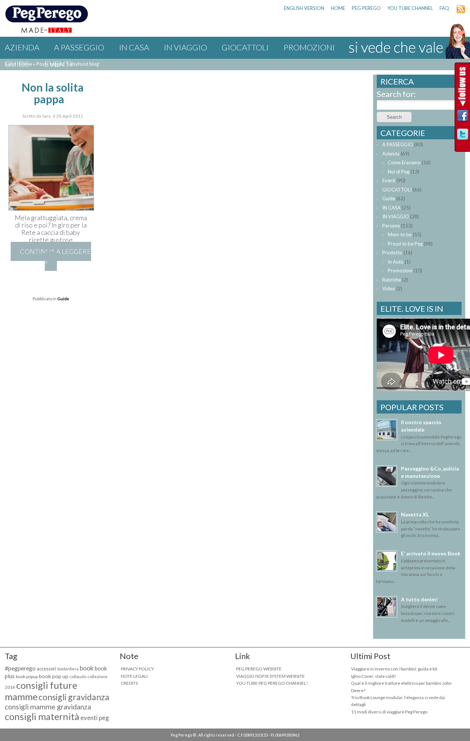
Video (388, 288)
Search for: (396, 94)
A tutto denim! (419, 599)
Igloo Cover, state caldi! (374, 676)
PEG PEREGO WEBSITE (259, 669)
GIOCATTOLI (245, 47)
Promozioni (309, 47)
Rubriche (391, 280)
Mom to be (400, 234)
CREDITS (129, 683)
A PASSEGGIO (79, 47)
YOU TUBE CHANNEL (410, 8)
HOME (338, 8)
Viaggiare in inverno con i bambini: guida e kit (394, 669)
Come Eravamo (404, 162)
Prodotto (392, 252)
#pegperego (20, 668)
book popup (27, 676)
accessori (46, 669)
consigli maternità (42, 716)
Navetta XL (415, 514)
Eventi (58, 64)
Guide (17, 64)
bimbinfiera (68, 668)
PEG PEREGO (366, 8)
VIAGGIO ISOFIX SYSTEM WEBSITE (270, 676)
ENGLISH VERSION (304, 8)
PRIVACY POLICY (137, 669)
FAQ (444, 8)
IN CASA (134, 47)
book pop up (53, 676)
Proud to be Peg (405, 244)
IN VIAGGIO (185, 47)
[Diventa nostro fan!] (463, 117)
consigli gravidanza (74, 697)
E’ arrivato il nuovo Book (430, 553)
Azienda (22, 47)
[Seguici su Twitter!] (463, 136)
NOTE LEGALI (134, 676)
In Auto (396, 262)
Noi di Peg (398, 172)
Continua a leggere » (55, 256)
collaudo (77, 676)
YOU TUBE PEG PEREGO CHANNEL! (272, 683)
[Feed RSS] (460, 12)
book (87, 668)
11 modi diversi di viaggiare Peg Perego (389, 712)
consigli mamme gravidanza (48, 706)
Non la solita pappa (53, 92)
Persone (391, 226)
